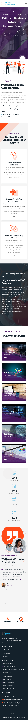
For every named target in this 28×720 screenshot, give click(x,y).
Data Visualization (10, 454)
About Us (6, 650)
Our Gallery (7, 653)
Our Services (14, 42)
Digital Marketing (8, 682)
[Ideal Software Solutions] (8, 3)
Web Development (9, 666)
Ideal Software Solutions (17, 712)
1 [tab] (2, 603)
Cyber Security (9, 414)
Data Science (8, 434)
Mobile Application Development (10, 392)
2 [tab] (5, 603)
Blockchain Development (11, 689)
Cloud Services (9, 352)
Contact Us (6, 656)
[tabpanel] (14, 577)
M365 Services (9, 373)
